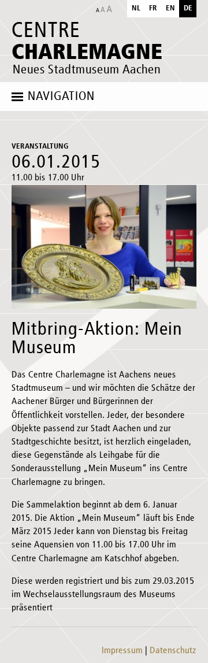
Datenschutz (173, 650)
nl (136, 8)
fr (153, 8)
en (170, 8)
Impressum (122, 650)
